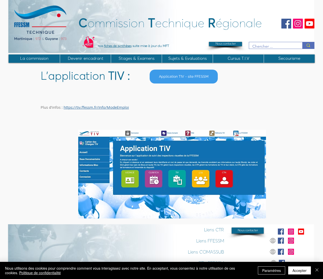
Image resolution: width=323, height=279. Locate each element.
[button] (136, 58)
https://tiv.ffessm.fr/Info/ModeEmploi (96, 107)
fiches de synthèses (117, 46)
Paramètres (271, 270)
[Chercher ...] (308, 45)
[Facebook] (286, 24)
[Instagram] (298, 24)
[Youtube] (309, 24)
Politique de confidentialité (40, 272)
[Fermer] (317, 270)
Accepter (299, 270)
